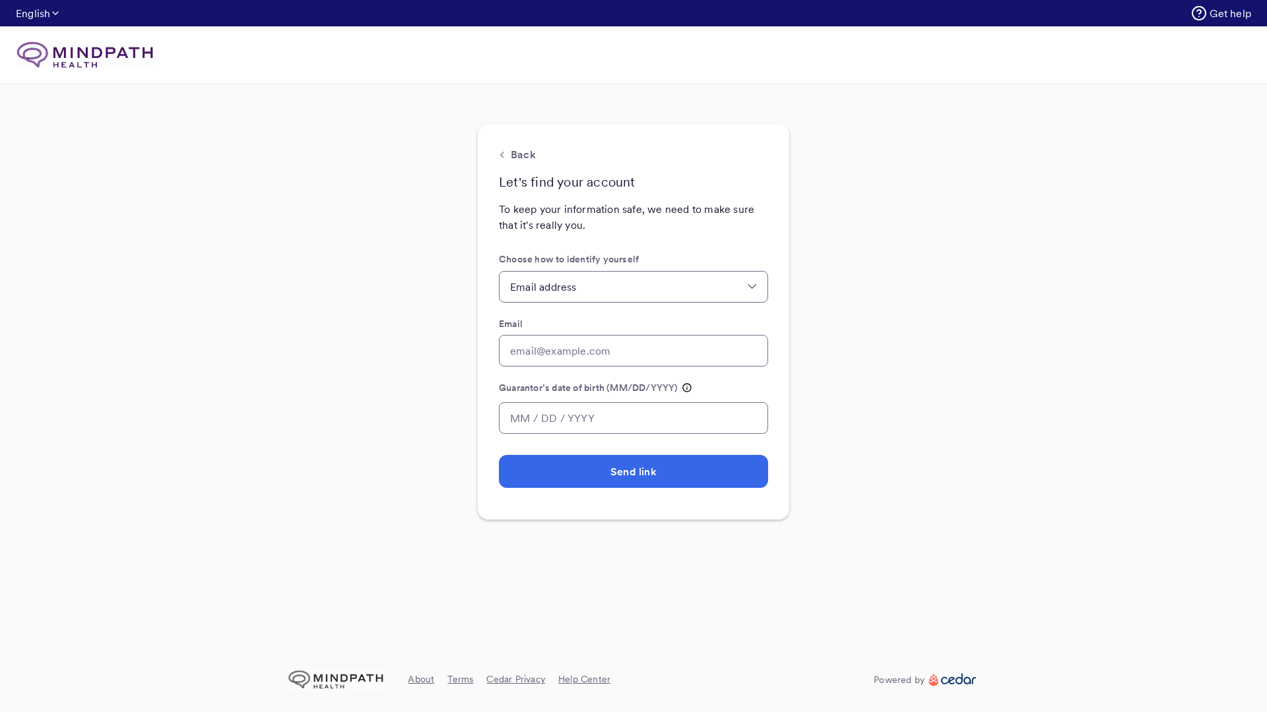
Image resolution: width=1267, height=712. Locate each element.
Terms (460, 679)
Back (523, 154)
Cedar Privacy (515, 679)
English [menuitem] (33, 13)
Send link (633, 471)
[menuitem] (1221, 13)
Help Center (584, 679)
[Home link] (85, 55)
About (421, 679)
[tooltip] (687, 388)
